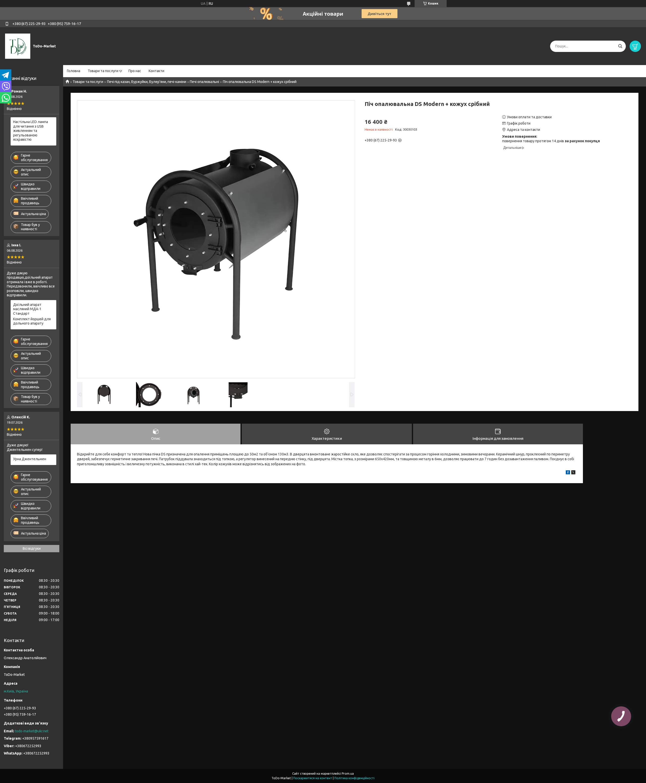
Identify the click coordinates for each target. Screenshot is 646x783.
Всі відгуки (32, 548)
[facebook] (568, 473)
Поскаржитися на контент (312, 778)
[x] (573, 473)
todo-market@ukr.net (31, 731)
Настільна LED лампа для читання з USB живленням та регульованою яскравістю (30, 130)
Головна (73, 71)
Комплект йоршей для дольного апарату (32, 321)
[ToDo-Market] (17, 46)
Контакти (156, 71)
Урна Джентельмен (29, 459)
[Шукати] (620, 46)
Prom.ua (348, 773)
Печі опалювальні (204, 82)
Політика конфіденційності (354, 778)
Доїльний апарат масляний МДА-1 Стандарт (27, 309)
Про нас (134, 71)
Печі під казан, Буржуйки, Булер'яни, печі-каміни (146, 82)
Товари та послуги (103, 71)
